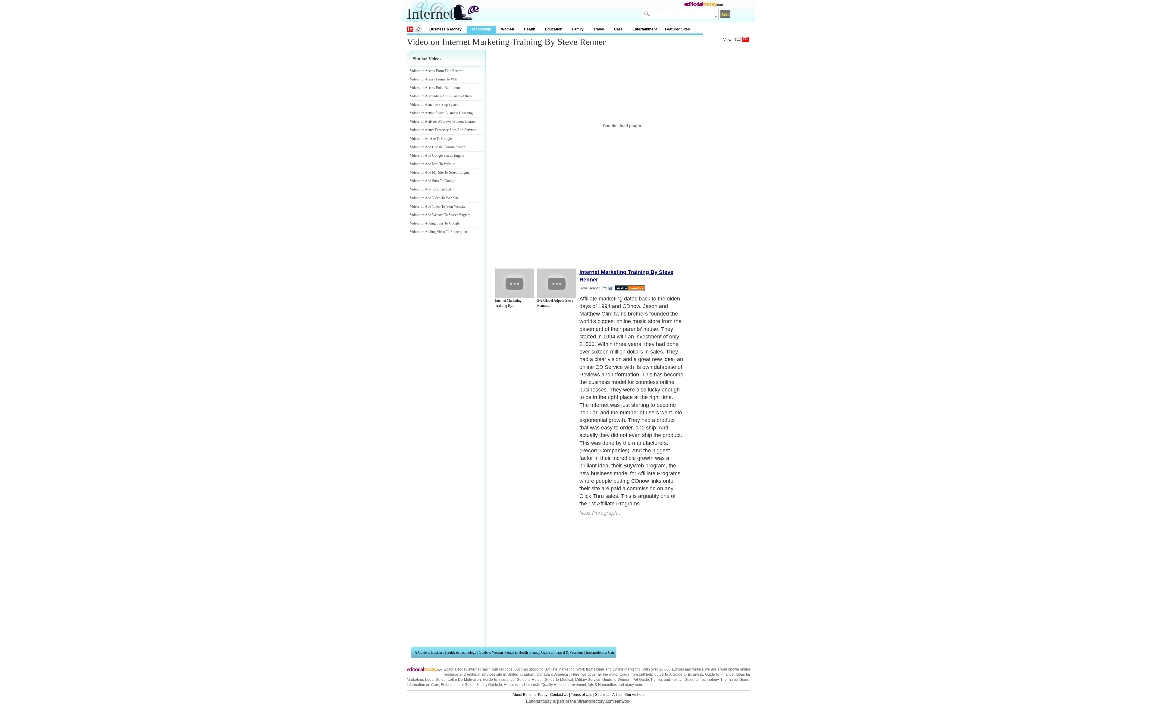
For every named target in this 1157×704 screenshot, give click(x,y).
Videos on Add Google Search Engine (437, 155)
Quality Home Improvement (563, 685)
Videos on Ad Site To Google (431, 139)
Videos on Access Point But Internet (435, 88)
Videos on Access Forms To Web (433, 79)
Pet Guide (640, 679)
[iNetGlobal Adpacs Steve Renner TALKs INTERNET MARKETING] (556, 283)
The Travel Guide (734, 679)
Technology (481, 29)
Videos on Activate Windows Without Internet (442, 121)
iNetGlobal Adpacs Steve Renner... (555, 303)
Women (507, 29)
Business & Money (445, 29)
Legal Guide (435, 679)
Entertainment (644, 29)
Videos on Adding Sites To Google (434, 223)
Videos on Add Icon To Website (432, 164)
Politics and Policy (667, 679)
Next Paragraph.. (599, 513)
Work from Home (590, 669)
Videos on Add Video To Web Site (434, 198)
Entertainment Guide (458, 685)
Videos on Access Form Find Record (436, 71)
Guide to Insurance (499, 679)
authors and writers (687, 669)
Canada (543, 674)
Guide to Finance (719, 674)
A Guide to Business (429, 652)
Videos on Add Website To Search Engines (440, 215)
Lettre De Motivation (464, 679)
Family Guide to (541, 652)
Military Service (587, 679)
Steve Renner (589, 288)
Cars (618, 29)
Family (578, 29)
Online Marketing (627, 669)
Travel (599, 29)
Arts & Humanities (602, 685)
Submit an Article (608, 695)
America (561, 674)
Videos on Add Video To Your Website (437, 206)
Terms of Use (581, 695)
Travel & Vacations (569, 652)
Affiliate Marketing (560, 669)
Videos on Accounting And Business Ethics (441, 96)
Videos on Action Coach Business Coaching (441, 113)
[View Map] (418, 29)
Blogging (536, 669)
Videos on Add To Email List (430, 189)
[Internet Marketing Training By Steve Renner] (514, 283)
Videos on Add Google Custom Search (437, 147)
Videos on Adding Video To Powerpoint (438, 232)
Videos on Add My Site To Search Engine (439, 172)
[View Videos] (745, 39)
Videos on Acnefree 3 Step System (434, 104)
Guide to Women (491, 652)
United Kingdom (520, 674)
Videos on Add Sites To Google (432, 181)
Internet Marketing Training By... (508, 303)
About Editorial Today (530, 695)
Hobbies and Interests (522, 685)
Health (529, 29)
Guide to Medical (559, 679)
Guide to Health (516, 652)
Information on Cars (600, 652)
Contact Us (559, 695)
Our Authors (634, 695)
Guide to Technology (461, 652)
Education (553, 29)
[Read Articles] (737, 39)
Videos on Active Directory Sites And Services (443, 130)
